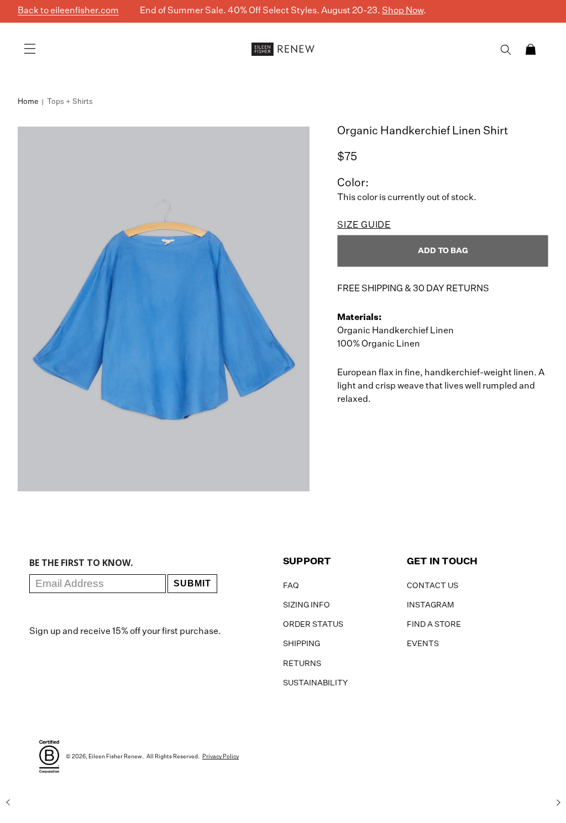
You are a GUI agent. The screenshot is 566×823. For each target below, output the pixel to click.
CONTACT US (432, 586)
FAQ (291, 586)
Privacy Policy (220, 756)
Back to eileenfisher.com (68, 11)
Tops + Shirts (70, 102)
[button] (530, 49)
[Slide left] (7, 802)
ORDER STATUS (313, 624)
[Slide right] (558, 802)
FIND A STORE (434, 624)
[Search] (506, 50)
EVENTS (423, 644)
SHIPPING (301, 644)
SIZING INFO (306, 605)
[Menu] (30, 49)
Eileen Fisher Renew (115, 756)
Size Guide (364, 225)
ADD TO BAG (443, 251)
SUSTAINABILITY (315, 683)
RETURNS (302, 664)
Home (28, 102)
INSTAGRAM (430, 605)
